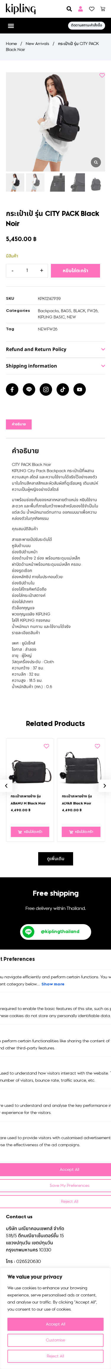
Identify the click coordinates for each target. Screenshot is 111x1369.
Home (11, 43)
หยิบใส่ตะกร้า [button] (33, 832)
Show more (53, 984)
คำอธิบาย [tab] (19, 424)
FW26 (92, 310)
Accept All (55, 1324)
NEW (71, 317)
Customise (55, 1340)
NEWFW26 (47, 329)
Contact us (19, 1217)
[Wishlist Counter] (91, 9)
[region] (55, 1318)
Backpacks (48, 310)
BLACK (79, 310)
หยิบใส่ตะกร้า (75, 270)
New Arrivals (37, 43)
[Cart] (102, 9)
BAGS (66, 310)
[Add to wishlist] (102, 75)
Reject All (55, 1356)
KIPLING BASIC (51, 317)
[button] (11, 26)
